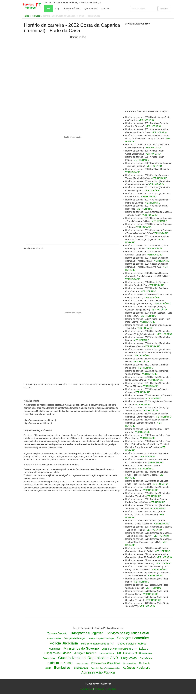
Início (48, 8)
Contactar (106, 8)
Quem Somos (91, 8)
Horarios (36, 16)
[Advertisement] (46, 56)
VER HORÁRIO (146, 120)
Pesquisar (164, 8)
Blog (57, 8)
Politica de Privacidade (105, 689)
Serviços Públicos (72, 8)
